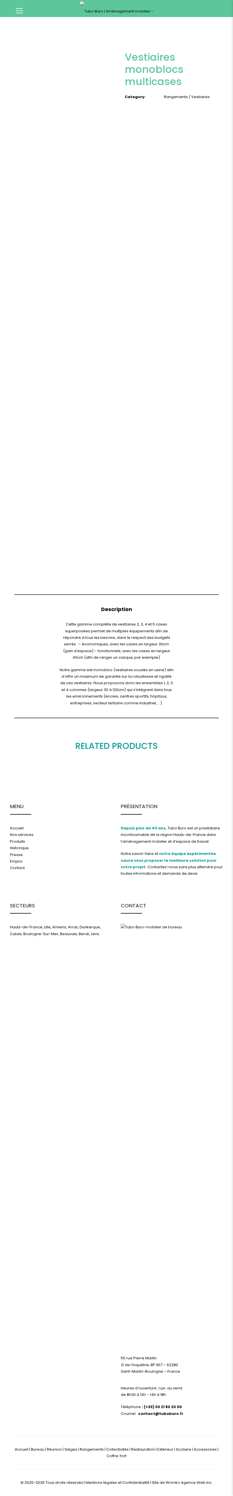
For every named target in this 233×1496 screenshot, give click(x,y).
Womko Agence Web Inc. (189, 1482)
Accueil (17, 828)
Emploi (16, 861)
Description (116, 609)
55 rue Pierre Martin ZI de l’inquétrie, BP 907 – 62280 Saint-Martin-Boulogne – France (150, 1364)
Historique (19, 848)
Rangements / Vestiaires (187, 97)
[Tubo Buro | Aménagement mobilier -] (116, 9)
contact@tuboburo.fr (160, 1413)
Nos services (22, 834)
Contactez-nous (162, 867)
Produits (17, 841)
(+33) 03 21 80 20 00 (162, 1407)
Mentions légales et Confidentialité (117, 1482)
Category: (135, 97)
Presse (16, 854)
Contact (17, 867)
